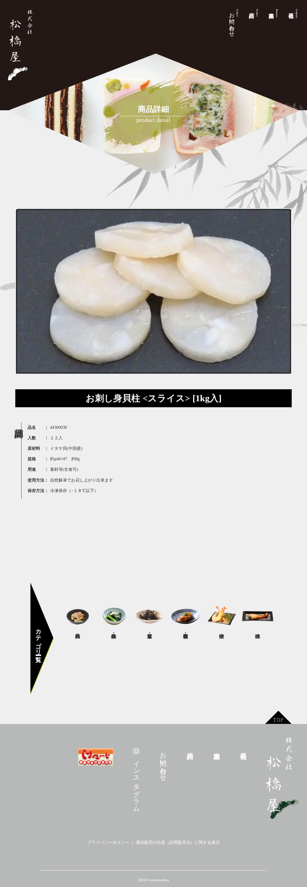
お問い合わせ (234, 21)
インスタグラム (136, 782)
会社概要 (296, 13)
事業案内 (277, 13)
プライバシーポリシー (108, 842)
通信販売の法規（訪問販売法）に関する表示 (178, 842)
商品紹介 (257, 12)
